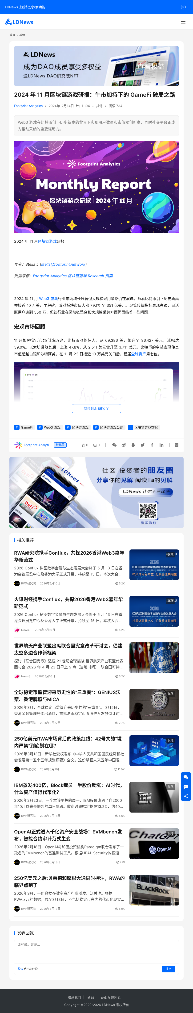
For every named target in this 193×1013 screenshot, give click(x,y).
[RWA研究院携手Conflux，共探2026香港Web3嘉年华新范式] (154, 564)
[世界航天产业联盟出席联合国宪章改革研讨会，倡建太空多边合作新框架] (154, 657)
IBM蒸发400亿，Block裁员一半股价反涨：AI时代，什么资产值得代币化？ (69, 789)
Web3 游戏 (48, 298)
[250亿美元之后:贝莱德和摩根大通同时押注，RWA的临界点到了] (154, 890)
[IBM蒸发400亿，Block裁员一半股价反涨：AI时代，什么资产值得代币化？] (154, 797)
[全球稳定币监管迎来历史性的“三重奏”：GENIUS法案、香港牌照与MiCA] (154, 704)
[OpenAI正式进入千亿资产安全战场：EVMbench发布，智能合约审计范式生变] (154, 843)
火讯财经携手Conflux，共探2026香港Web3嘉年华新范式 (68, 603)
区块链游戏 (47, 241)
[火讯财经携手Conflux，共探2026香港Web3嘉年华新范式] (154, 611)
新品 (91, 997)
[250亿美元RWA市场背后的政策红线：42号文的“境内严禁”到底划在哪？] (154, 750)
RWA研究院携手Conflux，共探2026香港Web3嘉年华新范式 (69, 556)
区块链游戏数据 (146, 427)
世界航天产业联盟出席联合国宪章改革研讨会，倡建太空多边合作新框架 (68, 649)
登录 (21, 969)
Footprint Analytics (28, 106)
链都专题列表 (111, 997)
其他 (99, 106)
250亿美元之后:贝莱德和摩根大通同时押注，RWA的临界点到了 (69, 881)
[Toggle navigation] (183, 21)
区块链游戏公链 (111, 427)
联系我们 (74, 997)
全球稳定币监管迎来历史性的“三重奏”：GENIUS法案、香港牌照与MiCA (67, 696)
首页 (12, 35)
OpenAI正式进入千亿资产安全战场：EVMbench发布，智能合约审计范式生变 (68, 835)
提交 (168, 969)
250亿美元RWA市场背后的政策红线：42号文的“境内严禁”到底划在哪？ (68, 742)
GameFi (26, 427)
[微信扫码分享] (114, 445)
